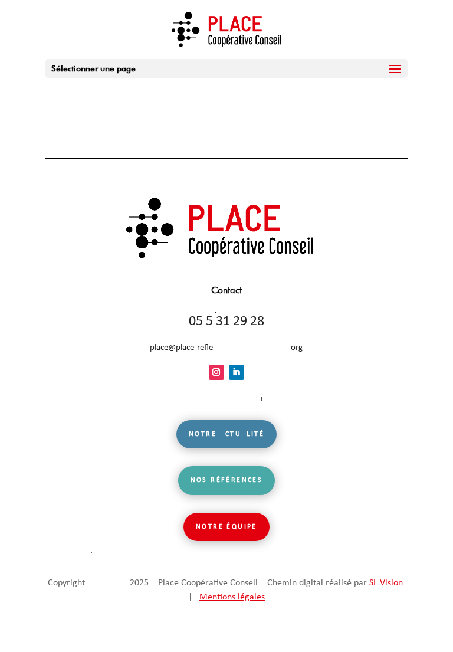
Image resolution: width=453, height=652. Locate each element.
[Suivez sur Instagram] (216, 372)
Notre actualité (226, 434)
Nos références (227, 480)
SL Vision (386, 583)
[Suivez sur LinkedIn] (236, 372)
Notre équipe (226, 526)
